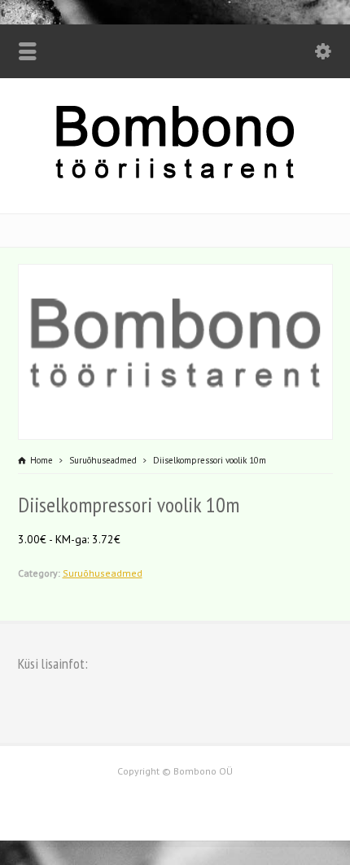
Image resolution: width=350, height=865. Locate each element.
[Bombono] (175, 177)
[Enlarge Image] (175, 274)
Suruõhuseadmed (102, 573)
